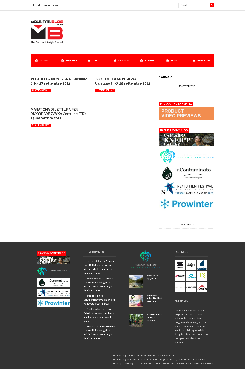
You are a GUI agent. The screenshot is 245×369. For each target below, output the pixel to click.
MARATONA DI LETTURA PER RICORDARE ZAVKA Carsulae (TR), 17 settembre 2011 (58, 113)
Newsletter (203, 60)
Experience (71, 60)
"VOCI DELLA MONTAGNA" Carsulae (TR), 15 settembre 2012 (122, 81)
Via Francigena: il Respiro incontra (154, 317)
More (174, 60)
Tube (94, 60)
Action (44, 60)
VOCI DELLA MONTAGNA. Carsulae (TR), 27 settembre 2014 (59, 81)
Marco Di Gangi (95, 326)
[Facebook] (33, 5)
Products (123, 60)
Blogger (149, 60)
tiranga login (93, 295)
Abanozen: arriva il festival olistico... (154, 298)
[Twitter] (39, 5)
